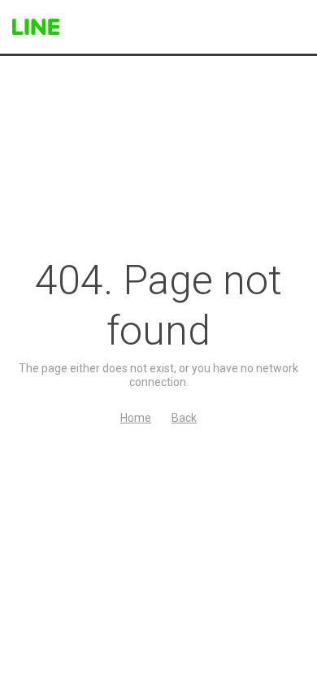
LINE (35, 27)
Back (184, 417)
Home (135, 417)
